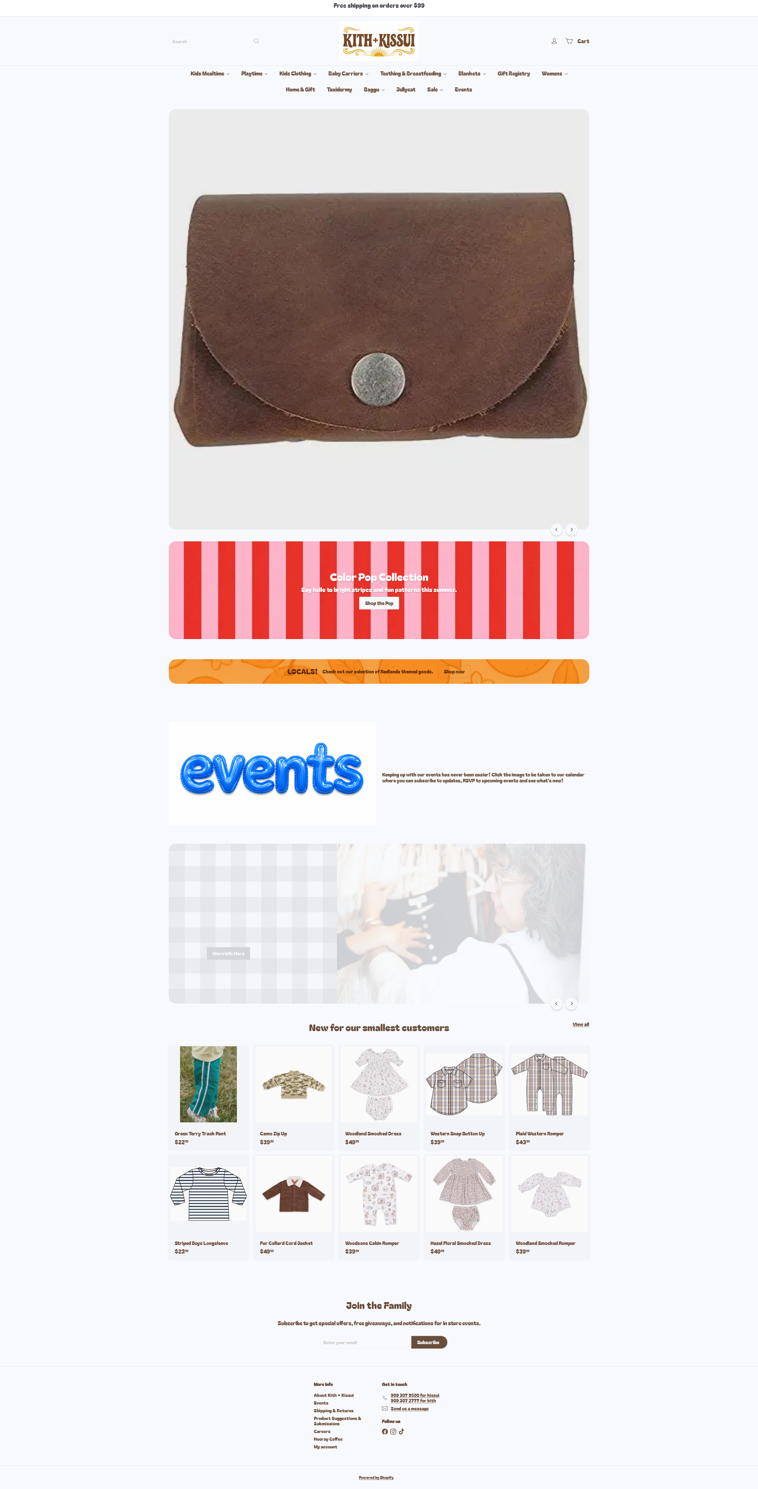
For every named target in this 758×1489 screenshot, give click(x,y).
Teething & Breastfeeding (411, 73)
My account (325, 1446)
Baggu (372, 89)
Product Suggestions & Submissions (337, 1421)
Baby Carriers (346, 73)
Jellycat (405, 89)
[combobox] (216, 41)
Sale (433, 89)
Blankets (469, 73)
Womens (552, 73)
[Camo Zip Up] (293, 1098)
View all (581, 1024)
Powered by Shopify (376, 1477)
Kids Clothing (296, 73)
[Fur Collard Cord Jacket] (293, 1207)
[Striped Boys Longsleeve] (208, 1207)
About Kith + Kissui (334, 1395)
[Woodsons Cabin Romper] (379, 1207)
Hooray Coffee (328, 1439)
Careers (322, 1431)
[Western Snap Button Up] (464, 1098)
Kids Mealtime (208, 73)
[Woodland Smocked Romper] (549, 1207)
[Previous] (557, 529)
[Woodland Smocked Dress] (379, 1098)
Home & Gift (300, 89)
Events (463, 89)
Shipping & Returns (334, 1410)
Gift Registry (514, 73)
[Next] (571, 529)
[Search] (256, 41)
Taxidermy (339, 89)
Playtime (252, 73)
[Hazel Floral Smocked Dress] (464, 1207)
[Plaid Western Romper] (549, 1098)
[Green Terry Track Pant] (208, 1098)
